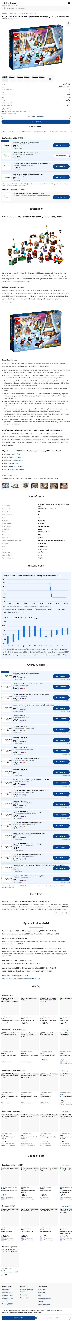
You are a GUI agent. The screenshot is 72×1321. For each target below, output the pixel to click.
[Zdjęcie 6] (42, 78)
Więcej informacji (36, 126)
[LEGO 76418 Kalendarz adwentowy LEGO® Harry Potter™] (34, 485)
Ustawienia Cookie (44, 1305)
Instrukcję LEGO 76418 (9, 979)
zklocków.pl (5, 13)
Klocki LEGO (13, 13)
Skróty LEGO (24, 1298)
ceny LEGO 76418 (16, 454)
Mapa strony (42, 1289)
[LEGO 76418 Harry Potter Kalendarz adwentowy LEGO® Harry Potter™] (5, 485)
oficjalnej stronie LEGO (32, 979)
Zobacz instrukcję (61, 913)
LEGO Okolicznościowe (23, 131)
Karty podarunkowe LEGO (26, 1291)
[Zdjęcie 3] (19, 78)
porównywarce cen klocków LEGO (32, 941)
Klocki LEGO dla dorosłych (7, 1300)
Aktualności (41, 1292)
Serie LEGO (24, 1295)
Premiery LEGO (7, 1304)
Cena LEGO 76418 (25, 954)
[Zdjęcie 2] (12, 78)
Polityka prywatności (44, 1299)
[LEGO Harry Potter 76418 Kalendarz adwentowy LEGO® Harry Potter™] (24, 485)
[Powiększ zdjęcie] (36, 47)
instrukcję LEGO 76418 (16, 466)
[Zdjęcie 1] (5, 78)
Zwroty (40, 1302)
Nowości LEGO (7, 1292)
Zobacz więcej (65, 1030)
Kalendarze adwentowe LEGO (58, 131)
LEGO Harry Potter (23, 13)
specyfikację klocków (17, 469)
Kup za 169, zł (36, 122)
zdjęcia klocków (13, 463)
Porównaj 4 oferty (36, 117)
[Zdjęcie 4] (27, 78)
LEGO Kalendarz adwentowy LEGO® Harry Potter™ (24, 971)
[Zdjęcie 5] (35, 78)
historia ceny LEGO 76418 (12, 457)
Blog (39, 1295)
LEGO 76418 (25, 963)
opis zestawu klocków (16, 460)
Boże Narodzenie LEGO (40, 131)
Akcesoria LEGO (7, 1295)
